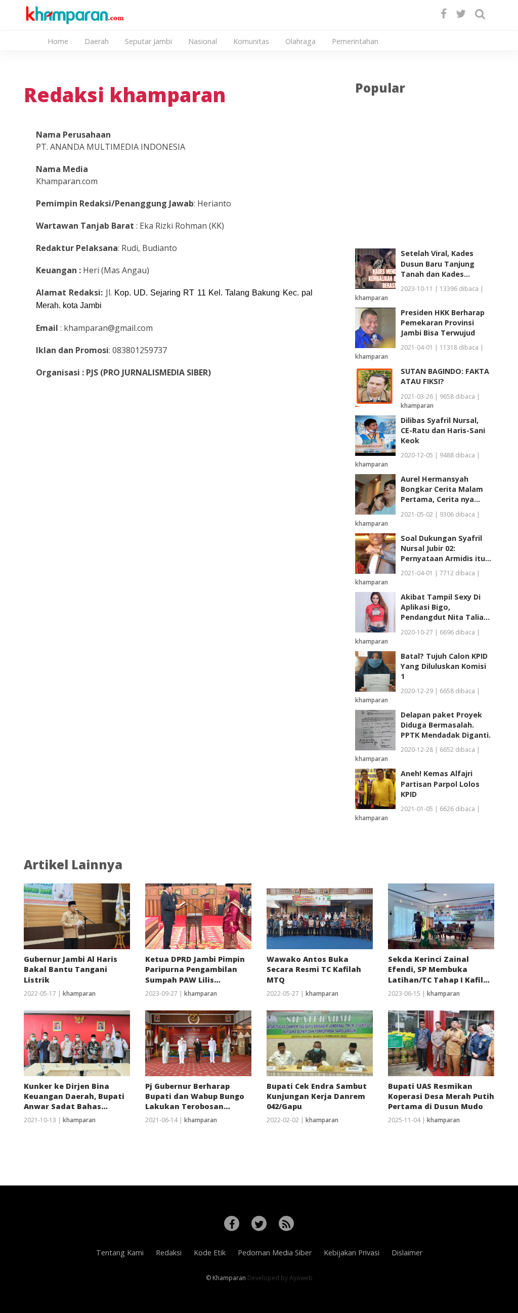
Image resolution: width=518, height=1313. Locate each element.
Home (58, 41)
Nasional (202, 41)
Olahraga (300, 41)
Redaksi (169, 1252)
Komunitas (251, 41)
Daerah (96, 41)
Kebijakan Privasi (351, 1252)
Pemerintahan (355, 41)
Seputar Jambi (148, 41)
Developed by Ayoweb (280, 1278)
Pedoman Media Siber (275, 1252)
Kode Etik (210, 1252)
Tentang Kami (120, 1252)
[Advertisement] (424, 173)
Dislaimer (407, 1252)
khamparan (371, 297)
